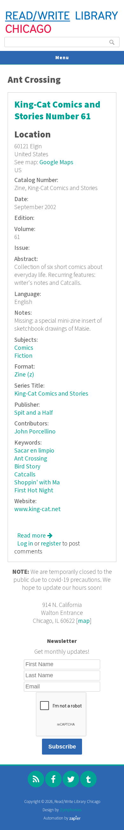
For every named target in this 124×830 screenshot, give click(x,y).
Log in (25, 544)
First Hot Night (33, 491)
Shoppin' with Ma (37, 483)
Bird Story (27, 467)
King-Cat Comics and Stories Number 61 (57, 111)
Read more (34, 536)
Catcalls (24, 475)
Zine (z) (24, 375)
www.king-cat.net (37, 509)
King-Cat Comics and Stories (51, 394)
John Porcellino (35, 432)
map (84, 621)
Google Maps (56, 162)
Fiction (23, 356)
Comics (23, 348)
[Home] (61, 32)
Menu (62, 58)
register (51, 544)
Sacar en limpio (34, 451)
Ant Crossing (30, 459)
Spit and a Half (33, 413)
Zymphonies (70, 810)
